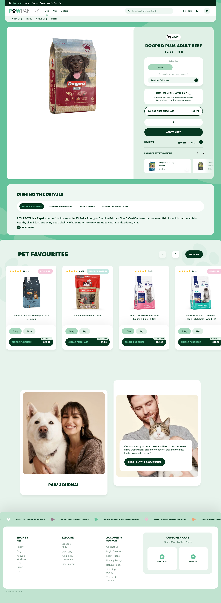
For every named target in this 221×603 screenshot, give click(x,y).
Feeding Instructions (115, 206)
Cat (55, 10)
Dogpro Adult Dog (166, 162)
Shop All (194, 254)
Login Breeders (114, 551)
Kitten (20, 566)
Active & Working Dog (21, 559)
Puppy (29, 18)
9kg (141, 331)
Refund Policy (113, 564)
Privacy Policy (114, 560)
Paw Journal (68, 563)
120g (71, 331)
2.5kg (15, 331)
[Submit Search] (129, 11)
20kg (160, 67)
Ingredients (87, 206)
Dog (47, 10)
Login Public (113, 555)
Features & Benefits (60, 206)
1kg (84, 331)
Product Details (32, 206)
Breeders (187, 10)
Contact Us (112, 546)
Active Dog (41, 18)
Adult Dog (17, 18)
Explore (64, 10)
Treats (54, 18)
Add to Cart (173, 132)
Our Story (67, 551)
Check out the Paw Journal (144, 462)
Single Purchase (31, 340)
